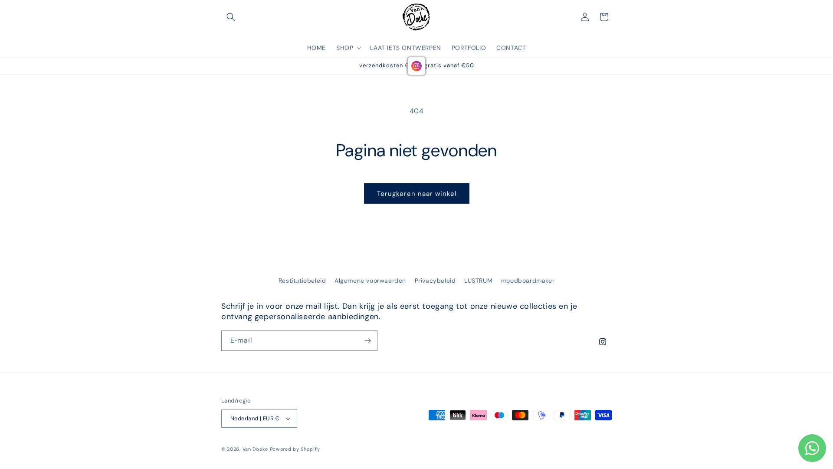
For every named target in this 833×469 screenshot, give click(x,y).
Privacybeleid (435, 280)
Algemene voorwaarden (370, 280)
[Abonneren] (367, 340)
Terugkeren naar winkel (416, 193)
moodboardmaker (527, 280)
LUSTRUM (478, 280)
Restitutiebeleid (302, 280)
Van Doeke (255, 449)
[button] (230, 16)
